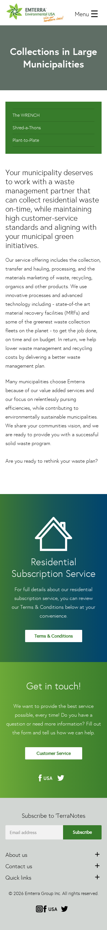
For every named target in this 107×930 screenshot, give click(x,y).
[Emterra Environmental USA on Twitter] (61, 778)
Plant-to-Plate (26, 140)
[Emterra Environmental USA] (35, 12)
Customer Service (54, 753)
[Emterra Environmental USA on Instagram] (39, 909)
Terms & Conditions (54, 636)
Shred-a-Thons (27, 127)
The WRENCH (26, 115)
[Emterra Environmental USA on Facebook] (45, 778)
